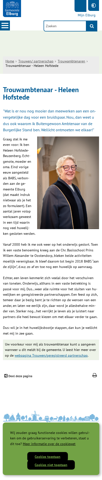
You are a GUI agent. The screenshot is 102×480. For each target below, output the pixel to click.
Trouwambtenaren (71, 61)
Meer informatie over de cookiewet (49, 444)
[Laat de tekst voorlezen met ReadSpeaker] (80, 6)
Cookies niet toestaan (51, 465)
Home (9, 61)
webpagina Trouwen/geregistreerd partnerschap (51, 355)
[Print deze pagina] (95, 376)
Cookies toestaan (47, 456)
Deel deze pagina (20, 376)
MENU (5, 25)
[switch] (93, 5)
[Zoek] (91, 26)
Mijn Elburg (87, 15)
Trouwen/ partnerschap (35, 61)
